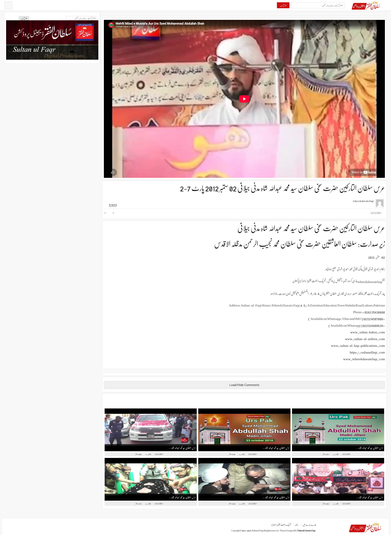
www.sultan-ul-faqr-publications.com (358, 345)
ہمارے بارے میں (309, 525)
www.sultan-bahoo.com (367, 332)
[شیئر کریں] (123, 213)
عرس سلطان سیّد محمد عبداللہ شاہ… (182, 447)
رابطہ (296, 525)
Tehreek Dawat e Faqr (306, 530)
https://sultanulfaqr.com (367, 352)
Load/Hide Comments (244, 385)
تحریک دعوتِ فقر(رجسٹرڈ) (281, 525)
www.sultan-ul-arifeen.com (365, 339)
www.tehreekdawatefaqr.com (364, 359)
